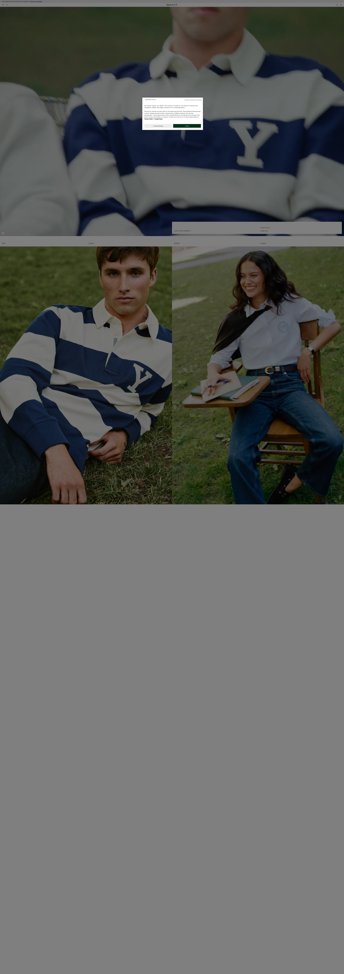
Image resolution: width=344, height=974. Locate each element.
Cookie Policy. (158, 118)
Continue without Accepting (193, 99)
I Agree (187, 126)
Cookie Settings (158, 126)
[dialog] (172, 113)
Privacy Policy (148, 118)
